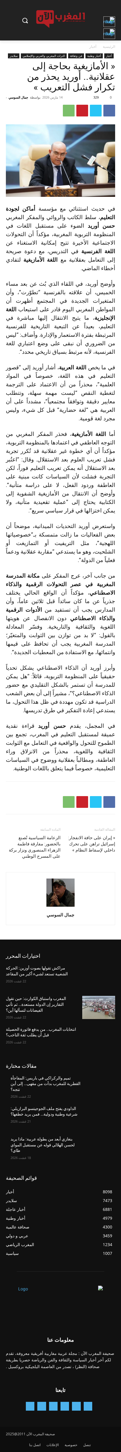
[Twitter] (96, 110)
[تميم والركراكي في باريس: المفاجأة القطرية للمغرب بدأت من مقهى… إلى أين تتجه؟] (98, 1086)
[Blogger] (88, 1406)
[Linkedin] (53, 1406)
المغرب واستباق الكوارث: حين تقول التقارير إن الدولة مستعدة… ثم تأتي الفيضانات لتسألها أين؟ (36, 1004)
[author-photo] (60, 906)
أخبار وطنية (94, 56)
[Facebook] (109, 110)
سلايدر (14, 56)
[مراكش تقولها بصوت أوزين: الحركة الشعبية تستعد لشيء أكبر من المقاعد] (98, 976)
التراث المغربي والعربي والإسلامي (44, 56)
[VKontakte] (30, 1406)
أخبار (92, 46)
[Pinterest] (82, 110)
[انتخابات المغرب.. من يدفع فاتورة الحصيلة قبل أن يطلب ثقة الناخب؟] (98, 1038)
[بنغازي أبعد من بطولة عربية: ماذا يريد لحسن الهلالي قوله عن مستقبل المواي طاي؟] (98, 1147)
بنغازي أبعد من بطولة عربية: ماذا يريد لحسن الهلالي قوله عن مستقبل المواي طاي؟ (43, 1145)
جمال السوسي (18, 97)
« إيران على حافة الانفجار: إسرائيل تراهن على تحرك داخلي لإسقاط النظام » (91, 844)
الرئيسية (109, 46)
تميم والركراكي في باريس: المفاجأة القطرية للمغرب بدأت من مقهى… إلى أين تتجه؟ (45, 1084)
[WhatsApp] (69, 110)
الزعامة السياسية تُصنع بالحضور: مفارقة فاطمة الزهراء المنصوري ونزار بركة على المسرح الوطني (34, 847)
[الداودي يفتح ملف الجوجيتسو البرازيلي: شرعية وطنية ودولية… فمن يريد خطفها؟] (98, 1117)
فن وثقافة (76, 56)
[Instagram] (64, 1406)
